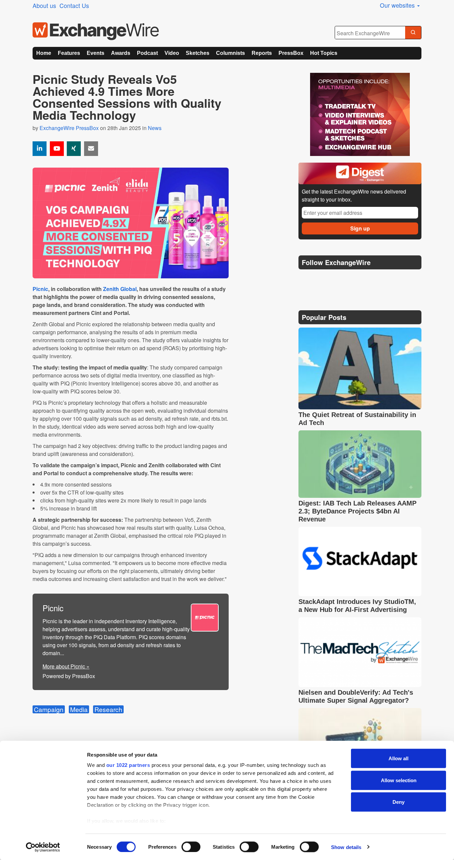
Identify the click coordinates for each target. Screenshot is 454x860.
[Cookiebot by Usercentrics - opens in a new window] (43, 847)
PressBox (291, 53)
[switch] (190, 846)
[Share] (40, 148)
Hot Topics (323, 53)
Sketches (197, 53)
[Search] (413, 33)
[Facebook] (337, 279)
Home (43, 53)
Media (79, 709)
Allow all (398, 758)
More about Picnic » (66, 666)
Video (172, 53)
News (155, 128)
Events (95, 53)
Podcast (147, 53)
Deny (398, 802)
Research (108, 709)
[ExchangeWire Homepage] (96, 31)
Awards (120, 53)
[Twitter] (320, 279)
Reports (262, 53)
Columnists (230, 53)
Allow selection (398, 780)
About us (44, 5)
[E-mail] (91, 148)
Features (69, 53)
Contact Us (74, 5)
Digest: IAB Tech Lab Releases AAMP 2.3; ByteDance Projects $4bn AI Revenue (357, 511)
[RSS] (368, 279)
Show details (346, 847)
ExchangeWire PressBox (69, 128)
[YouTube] (57, 148)
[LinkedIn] (352, 279)
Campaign (48, 709)
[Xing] (74, 148)
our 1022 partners (128, 765)
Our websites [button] (398, 5)
